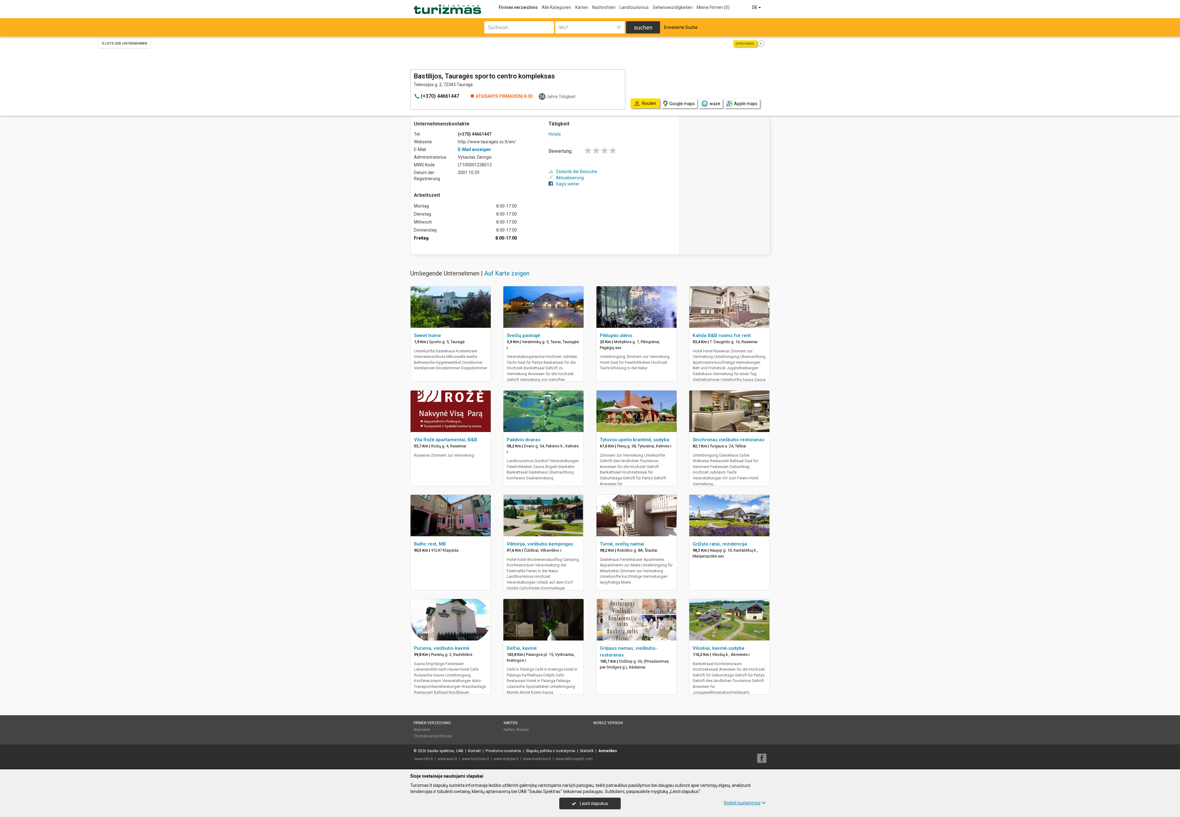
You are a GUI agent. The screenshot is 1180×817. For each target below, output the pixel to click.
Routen (523, 730)
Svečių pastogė (523, 335)
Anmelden (607, 751)
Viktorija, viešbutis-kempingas (540, 544)
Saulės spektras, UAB (445, 751)
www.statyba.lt (506, 759)
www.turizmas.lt (475, 759)
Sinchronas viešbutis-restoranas (728, 439)
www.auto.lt (447, 759)
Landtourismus (634, 7)
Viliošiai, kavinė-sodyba (718, 648)
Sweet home (427, 335)
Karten (581, 7)
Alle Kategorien (556, 7)
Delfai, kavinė (522, 648)
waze (715, 103)
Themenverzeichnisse (433, 736)
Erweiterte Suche (681, 27)
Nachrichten (604, 7)
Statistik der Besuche (576, 171)
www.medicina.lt (537, 759)
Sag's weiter (568, 183)
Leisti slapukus (593, 803)
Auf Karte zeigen (506, 273)
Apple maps (745, 103)
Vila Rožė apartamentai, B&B (445, 439)
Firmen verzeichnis (518, 7)
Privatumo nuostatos (503, 751)
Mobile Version (608, 723)
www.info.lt (424, 759)
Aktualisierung (570, 177)
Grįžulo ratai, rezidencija (720, 544)
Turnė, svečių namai (622, 544)
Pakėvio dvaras (523, 439)
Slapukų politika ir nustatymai (550, 751)
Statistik (587, 751)
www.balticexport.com (574, 759)
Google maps (682, 103)
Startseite (422, 730)
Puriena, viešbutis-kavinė (441, 648)
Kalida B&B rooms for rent (722, 335)
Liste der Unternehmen (126, 44)
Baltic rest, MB (430, 544)
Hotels (555, 134)
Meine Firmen (713, 7)
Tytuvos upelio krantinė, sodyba (634, 439)
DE (755, 7)
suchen (643, 27)
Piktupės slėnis (616, 335)
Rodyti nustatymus (742, 802)
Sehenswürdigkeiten (673, 7)
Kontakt (474, 751)
